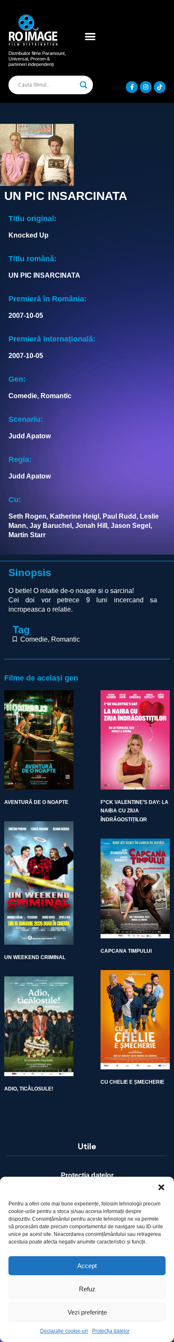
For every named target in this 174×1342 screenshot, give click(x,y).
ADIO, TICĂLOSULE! (28, 1089)
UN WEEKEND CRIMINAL (34, 957)
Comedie (34, 639)
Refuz (87, 1289)
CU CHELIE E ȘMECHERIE (132, 1082)
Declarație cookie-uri (64, 1331)
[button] (161, 1187)
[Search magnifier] (84, 85)
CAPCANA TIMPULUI (126, 951)
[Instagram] (146, 87)
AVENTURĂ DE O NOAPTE (36, 802)
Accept (87, 1265)
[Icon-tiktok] (160, 87)
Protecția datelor (111, 1331)
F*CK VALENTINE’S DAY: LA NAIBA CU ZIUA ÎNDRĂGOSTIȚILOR (135, 811)
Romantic (65, 639)
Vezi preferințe (87, 1312)
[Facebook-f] (132, 87)
